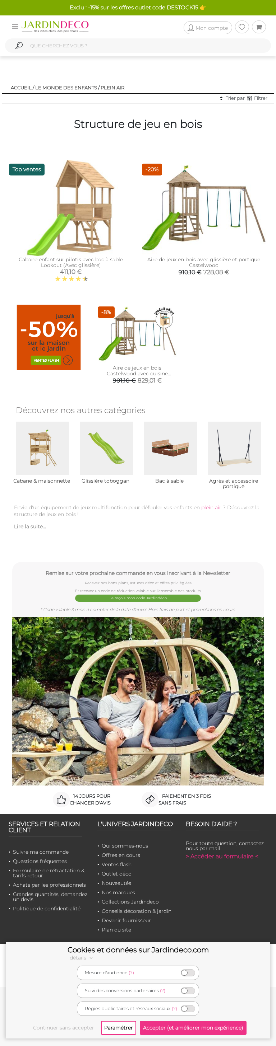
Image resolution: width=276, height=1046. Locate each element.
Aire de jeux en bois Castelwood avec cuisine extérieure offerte (137, 374)
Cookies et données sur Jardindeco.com (138, 950)
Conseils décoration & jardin (136, 911)
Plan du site (116, 930)
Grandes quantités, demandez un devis (50, 896)
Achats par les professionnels (49, 885)
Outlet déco (117, 874)
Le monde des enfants (66, 87)
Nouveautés (116, 883)
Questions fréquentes (40, 861)
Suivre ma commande (41, 852)
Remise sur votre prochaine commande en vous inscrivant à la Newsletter (138, 573)
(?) (131, 972)
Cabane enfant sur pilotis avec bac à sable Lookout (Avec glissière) (71, 262)
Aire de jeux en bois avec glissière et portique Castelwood (203, 262)
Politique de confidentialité (46, 908)
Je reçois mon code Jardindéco (138, 598)
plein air (211, 507)
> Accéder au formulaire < (222, 856)
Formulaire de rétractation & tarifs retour (48, 873)
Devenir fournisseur (126, 920)
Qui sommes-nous (125, 846)
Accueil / (22, 87)
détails (79, 957)
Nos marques (118, 892)
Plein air (113, 87)
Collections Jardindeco (130, 902)
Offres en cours (121, 855)
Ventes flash (117, 864)
